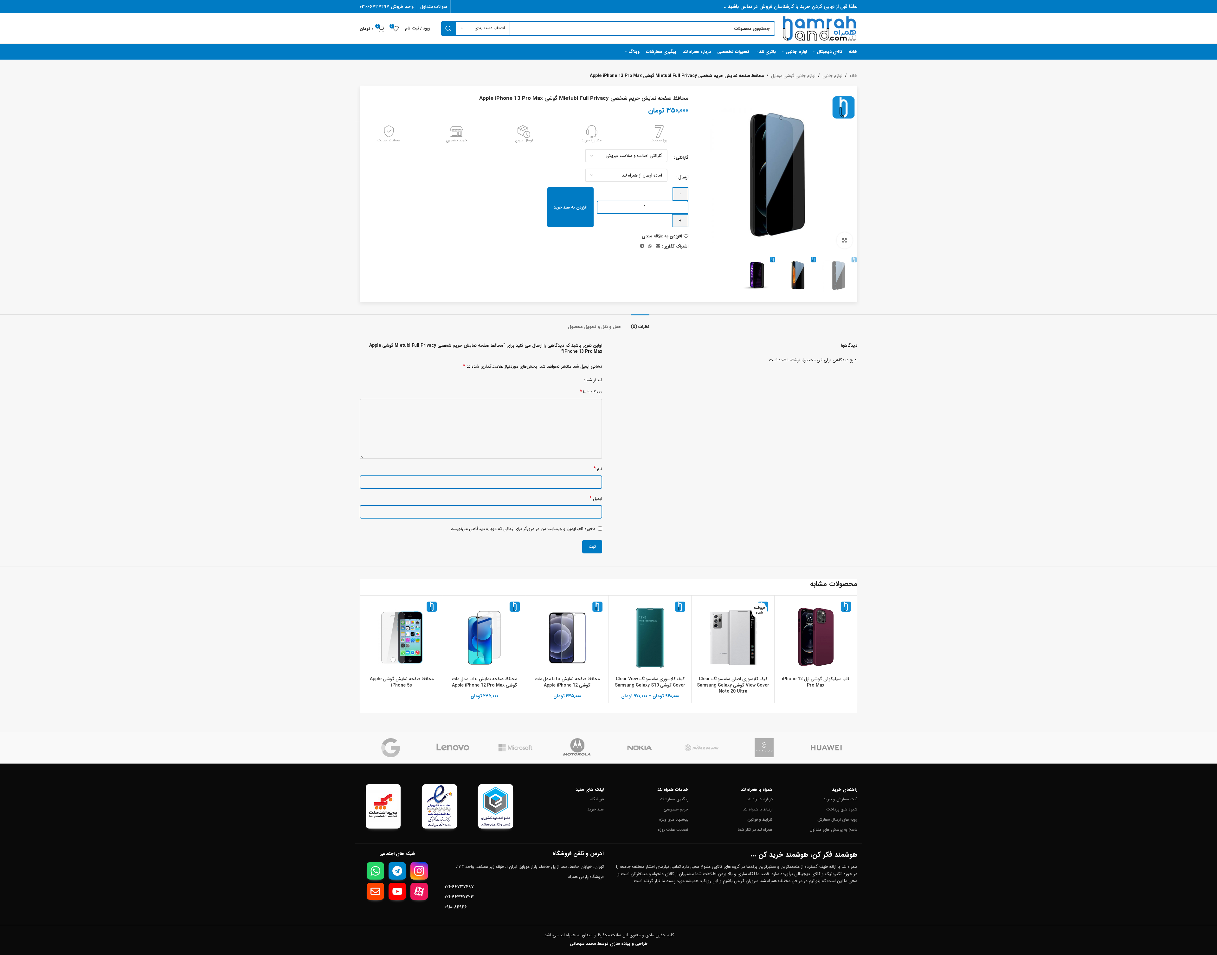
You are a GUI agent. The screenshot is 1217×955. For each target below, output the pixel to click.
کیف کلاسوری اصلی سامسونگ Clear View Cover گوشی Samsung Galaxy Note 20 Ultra (733, 685)
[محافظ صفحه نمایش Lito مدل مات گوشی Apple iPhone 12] (567, 636)
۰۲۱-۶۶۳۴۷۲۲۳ (459, 897)
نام (598, 469)
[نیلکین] (702, 748)
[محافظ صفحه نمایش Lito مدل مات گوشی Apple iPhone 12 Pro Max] (484, 636)
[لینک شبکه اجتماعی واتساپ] (650, 246)
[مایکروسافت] (515, 748)
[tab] (640, 323)
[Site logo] (819, 28)
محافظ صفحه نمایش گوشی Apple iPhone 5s (402, 682)
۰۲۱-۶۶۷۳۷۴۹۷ (459, 887)
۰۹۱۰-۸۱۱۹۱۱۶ (455, 907)
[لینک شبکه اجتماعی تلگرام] (642, 246)
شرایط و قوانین (760, 819)
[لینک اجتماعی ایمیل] (658, 246)
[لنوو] (453, 748)
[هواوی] (826, 748)
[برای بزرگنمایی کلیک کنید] (845, 240)
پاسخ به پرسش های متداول (833, 829)
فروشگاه (597, 799)
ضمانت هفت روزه (673, 829)
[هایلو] (764, 748)
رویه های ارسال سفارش (837, 819)
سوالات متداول (433, 6)
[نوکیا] (639, 748)
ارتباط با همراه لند (758, 809)
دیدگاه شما (591, 392)
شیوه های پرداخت (841, 809)
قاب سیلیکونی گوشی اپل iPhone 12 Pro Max (815, 682)
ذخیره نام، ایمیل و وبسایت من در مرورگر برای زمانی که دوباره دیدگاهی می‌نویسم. (522, 528)
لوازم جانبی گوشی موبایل (793, 75)
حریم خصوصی (676, 809)
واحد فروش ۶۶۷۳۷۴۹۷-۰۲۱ (387, 6)
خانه (853, 75)
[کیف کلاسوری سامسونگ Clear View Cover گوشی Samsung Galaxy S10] (650, 636)
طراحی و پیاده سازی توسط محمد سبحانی (608, 943)
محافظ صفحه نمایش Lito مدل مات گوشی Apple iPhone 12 (567, 682)
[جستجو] (448, 28)
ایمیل (595, 498)
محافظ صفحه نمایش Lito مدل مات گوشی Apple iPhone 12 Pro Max (484, 682)
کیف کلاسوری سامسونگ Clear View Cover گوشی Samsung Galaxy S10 (650, 682)
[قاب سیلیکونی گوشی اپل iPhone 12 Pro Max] (815, 636)
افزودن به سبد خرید (570, 207)
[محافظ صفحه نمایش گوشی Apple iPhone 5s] (401, 636)
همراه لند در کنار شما (755, 829)
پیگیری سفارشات (674, 799)
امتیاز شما (594, 380)
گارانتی (682, 157)
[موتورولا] (577, 748)
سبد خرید (595, 809)
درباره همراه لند (760, 799)
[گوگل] (391, 748)
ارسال (683, 177)
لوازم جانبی (832, 75)
